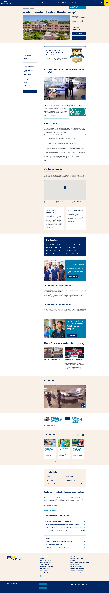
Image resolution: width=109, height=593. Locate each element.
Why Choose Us (27, 55)
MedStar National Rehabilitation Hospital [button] (75, 7)
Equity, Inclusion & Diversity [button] (45, 560)
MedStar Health (26, 8)
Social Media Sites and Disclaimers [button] (47, 574)
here (72, 22)
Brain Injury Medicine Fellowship (51, 505)
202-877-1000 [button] (79, 38)
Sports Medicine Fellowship (50, 510)
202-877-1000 (76, 29)
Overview (26, 50)
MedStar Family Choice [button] (75, 564)
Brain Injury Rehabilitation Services (74, 244)
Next (83, 344)
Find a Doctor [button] (45, 2)
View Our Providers (72, 276)
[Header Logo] (6, 2)
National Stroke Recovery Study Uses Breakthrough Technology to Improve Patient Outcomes (56, 420)
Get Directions (76, 27)
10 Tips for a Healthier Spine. (64, 449)
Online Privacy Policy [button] (44, 568)
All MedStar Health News (50, 425)
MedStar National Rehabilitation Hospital (42, 8)
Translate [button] (44, 576)
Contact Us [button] (42, 588)
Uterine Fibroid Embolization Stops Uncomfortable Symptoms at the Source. (49, 449)
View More (48, 227)
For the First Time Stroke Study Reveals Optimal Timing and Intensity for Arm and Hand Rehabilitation (77, 420)
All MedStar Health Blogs (50, 461)
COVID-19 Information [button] (75, 556)
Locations (32, 8)
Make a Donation (50, 480)
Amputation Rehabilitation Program (54, 244)
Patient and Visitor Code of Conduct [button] (78, 568)
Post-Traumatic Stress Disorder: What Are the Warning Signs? (78, 449)
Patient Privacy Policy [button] (44, 570)
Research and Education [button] (71, 2)
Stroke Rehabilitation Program (73, 247)
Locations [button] (52, 2)
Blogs (25, 82)
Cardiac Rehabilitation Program (73, 253)
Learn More (46, 300)
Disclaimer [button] (42, 558)
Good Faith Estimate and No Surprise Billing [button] (79, 562)
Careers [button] (80, 2)
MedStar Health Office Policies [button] (46, 566)
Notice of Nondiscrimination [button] (76, 566)
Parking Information (63, 202)
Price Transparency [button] (44, 572)
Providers (26, 64)
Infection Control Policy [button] (45, 564)
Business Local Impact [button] (44, 556)
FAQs (25, 91)
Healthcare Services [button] (36, 2)
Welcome (26, 52)
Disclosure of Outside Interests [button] (77, 558)
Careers (48, 476)
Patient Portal (69, 476)
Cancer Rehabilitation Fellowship (51, 508)
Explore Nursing (27, 74)
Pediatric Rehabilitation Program (74, 250)
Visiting (25, 58)
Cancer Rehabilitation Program (53, 253)
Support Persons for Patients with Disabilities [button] (80, 574)
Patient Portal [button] (60, 2)
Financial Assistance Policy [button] (45, 562)
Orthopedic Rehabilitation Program (54, 250)
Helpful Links (27, 85)
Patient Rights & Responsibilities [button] (77, 570)
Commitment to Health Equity (29, 67)
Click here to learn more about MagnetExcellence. (56, 118)
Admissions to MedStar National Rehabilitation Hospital (74, 484)
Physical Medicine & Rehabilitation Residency (54, 503)
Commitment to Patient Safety (29, 71)
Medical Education (28, 88)
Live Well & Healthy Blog (52, 483)
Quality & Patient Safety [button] (75, 572)
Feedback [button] (72, 560)
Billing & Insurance (70, 480)
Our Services (27, 61)
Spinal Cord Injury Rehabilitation (54, 247)
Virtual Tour (26, 79)
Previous (78, 344)
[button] (101, 3)
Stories (25, 77)
